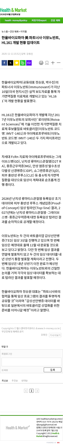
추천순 (15, 380)
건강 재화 (14, 31)
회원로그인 (7, 353)
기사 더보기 (55, 335)
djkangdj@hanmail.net (46, 424)
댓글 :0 (4, 346)
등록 (52, 370)
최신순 (5, 380)
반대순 (24, 380)
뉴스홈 (5, 31)
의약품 (24, 31)
